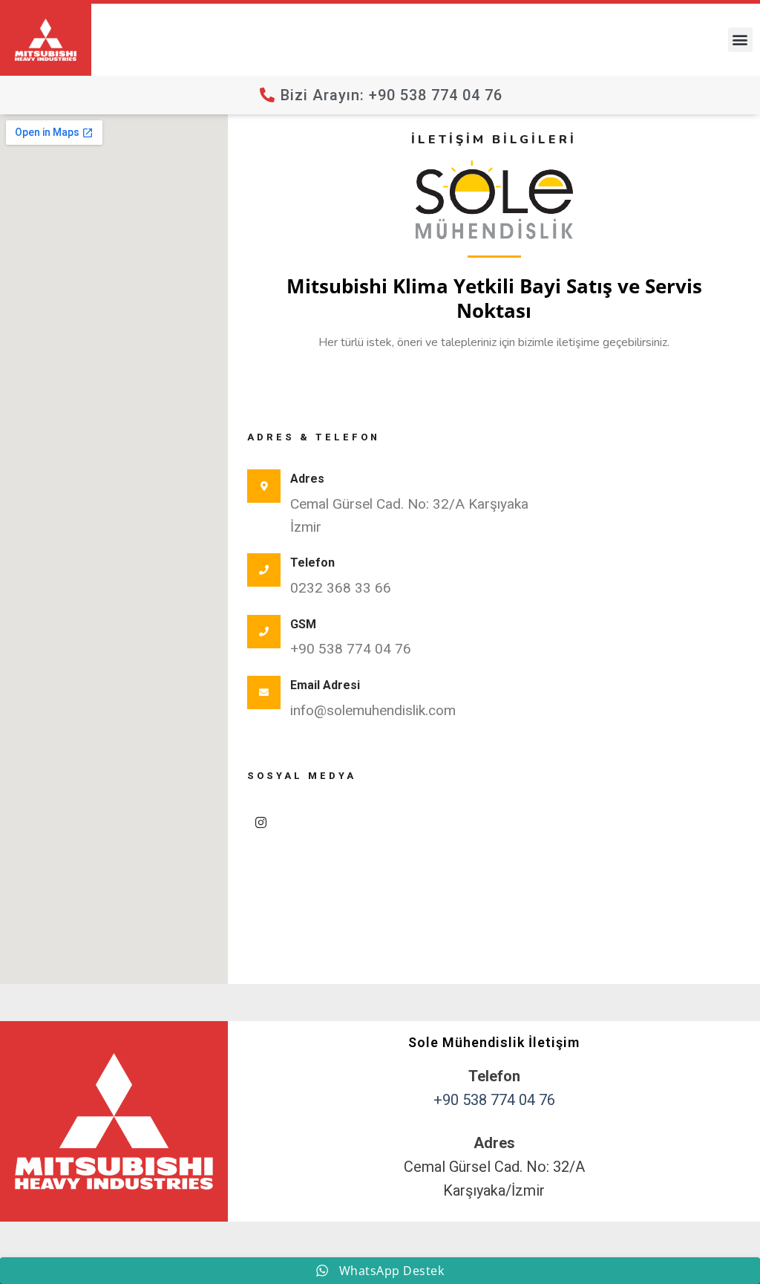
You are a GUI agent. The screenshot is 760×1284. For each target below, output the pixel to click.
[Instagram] (261, 821)
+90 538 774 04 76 (494, 1100)
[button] (740, 39)
